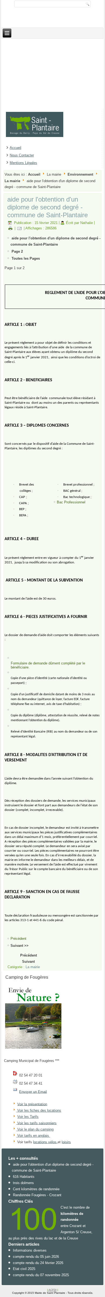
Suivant (28, 962)
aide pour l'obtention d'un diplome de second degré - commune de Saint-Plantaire (47, 207)
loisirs (66, 1142)
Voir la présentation (32, 1104)
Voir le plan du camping (35, 1129)
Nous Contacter (22, 155)
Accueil (15, 148)
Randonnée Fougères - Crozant (37, 1195)
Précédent (28, 955)
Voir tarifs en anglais (32, 1136)
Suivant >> (19, 946)
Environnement (80, 174)
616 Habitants (23, 1177)
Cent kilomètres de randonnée (36, 1189)
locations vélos (45, 1142)
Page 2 (17, 251)
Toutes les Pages (26, 258)
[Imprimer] (10, 228)
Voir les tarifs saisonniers (36, 1123)
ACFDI (52, 1289)
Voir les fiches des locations (39, 1110)
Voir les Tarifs (27, 1117)
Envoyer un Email (33, 1091)
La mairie (12, 181)
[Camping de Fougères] (33, 1049)
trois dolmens (23, 1183)
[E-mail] (19, 228)
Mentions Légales (23, 163)
